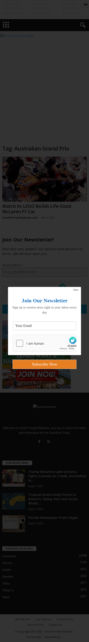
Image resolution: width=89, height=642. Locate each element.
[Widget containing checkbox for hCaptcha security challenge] (44, 343)
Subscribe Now (44, 364)
